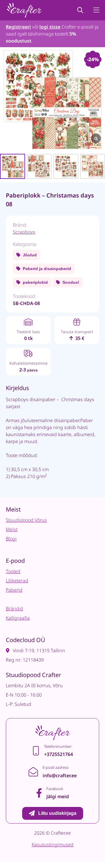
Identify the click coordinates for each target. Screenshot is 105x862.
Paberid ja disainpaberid (47, 268)
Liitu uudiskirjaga (57, 813)
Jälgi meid (57, 796)
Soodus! (70, 282)
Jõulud (30, 255)
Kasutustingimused (53, 844)
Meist (12, 529)
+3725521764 (58, 754)
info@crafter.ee (60, 775)
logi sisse (49, 27)
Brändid (14, 608)
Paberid (14, 590)
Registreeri (18, 27)
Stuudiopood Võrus (26, 520)
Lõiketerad (17, 580)
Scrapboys (24, 232)
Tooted (13, 571)
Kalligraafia (18, 618)
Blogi (11, 538)
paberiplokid (35, 282)
